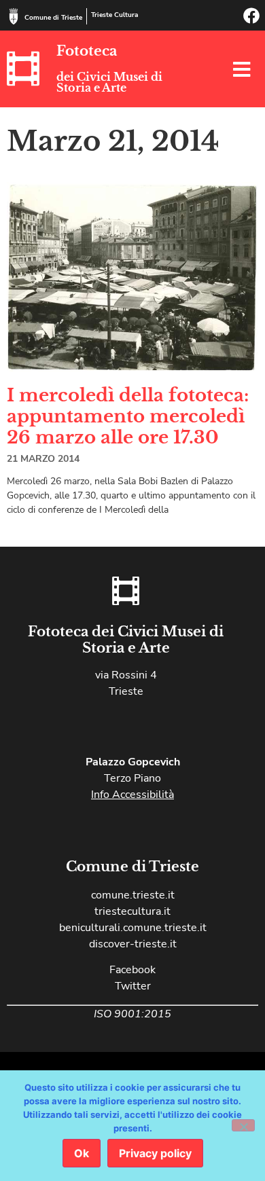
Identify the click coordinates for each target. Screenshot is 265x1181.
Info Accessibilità (132, 794)
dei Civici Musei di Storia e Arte (109, 82)
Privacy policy (155, 1153)
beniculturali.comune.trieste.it (133, 927)
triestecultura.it (132, 911)
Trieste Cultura (114, 15)
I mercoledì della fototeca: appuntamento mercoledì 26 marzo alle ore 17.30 (128, 416)
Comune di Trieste (53, 17)
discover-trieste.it (133, 944)
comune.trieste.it (133, 895)
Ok (81, 1153)
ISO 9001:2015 (132, 1013)
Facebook (132, 969)
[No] (243, 1125)
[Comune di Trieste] (13, 16)
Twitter (133, 986)
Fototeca (86, 51)
